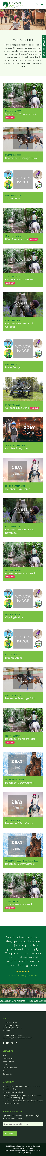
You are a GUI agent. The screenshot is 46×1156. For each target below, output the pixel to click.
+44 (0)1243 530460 (14, 1035)
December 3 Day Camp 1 (19, 782)
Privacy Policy (28, 1150)
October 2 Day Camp (17, 489)
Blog (4, 1055)
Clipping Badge (14, 617)
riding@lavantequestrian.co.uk (20, 1038)
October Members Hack (19, 279)
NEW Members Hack (16, 239)
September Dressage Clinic (21, 158)
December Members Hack (20, 739)
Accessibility (19, 1153)
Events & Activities (10, 1068)
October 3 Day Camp (17, 448)
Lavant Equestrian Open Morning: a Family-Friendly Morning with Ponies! (23, 1102)
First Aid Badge (13, 657)
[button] (42, 4)
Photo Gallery (8, 1061)
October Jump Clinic (17, 408)
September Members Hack (20, 114)
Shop (5, 1071)
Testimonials (8, 1058)
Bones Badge (12, 367)
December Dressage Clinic (20, 698)
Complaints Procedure (13, 1150)
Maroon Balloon (27, 1148)
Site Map (28, 1153)
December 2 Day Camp (19, 823)
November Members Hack (20, 573)
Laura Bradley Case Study (13, 1092)
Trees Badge (12, 198)
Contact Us (7, 1074)
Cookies (37, 1150)
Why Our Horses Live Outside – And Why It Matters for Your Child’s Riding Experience (23, 1096)
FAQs (5, 1065)
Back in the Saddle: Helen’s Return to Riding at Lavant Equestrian (21, 1087)
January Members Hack (18, 904)
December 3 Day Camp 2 (20, 864)
